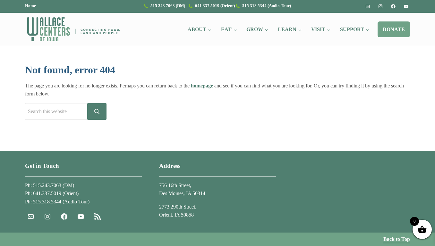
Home (30, 6)
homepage (202, 85)
